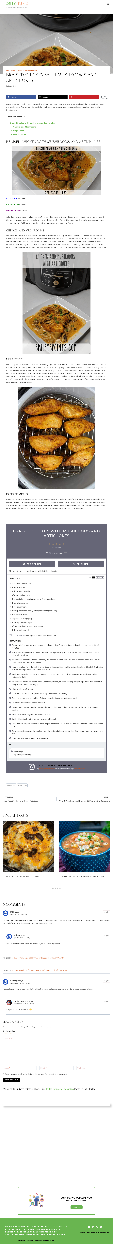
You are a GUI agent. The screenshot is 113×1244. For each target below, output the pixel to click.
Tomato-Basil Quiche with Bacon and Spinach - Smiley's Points (39, 970)
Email (43, 1068)
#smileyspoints (79, 768)
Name (7, 1068)
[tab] (52, 888)
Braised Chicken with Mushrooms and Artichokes (32, 123)
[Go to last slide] (5, 853)
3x (102, 577)
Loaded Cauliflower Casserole (25, 877)
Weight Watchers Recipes (27, 71)
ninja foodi (22, 785)
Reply (107, 912)
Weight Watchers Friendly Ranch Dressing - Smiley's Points (38, 958)
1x (93, 577)
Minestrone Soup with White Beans (83, 877)
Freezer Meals (19, 134)
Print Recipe (33, 564)
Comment (8, 1038)
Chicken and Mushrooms (24, 127)
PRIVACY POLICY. (58, 1235)
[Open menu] (108, 4)
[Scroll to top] (107, 1235)
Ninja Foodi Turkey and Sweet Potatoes (20, 799)
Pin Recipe (82, 564)
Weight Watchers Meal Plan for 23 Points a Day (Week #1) (84, 799)
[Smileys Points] (17, 4)
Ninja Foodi (10, 71)
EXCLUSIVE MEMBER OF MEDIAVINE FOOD (36, 1240)
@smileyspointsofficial (47, 768)
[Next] (107, 853)
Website (81, 1068)
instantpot (11, 785)
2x (98, 577)
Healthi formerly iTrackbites (59, 1089)
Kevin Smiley (12, 86)
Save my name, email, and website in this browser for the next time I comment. (36, 1074)
